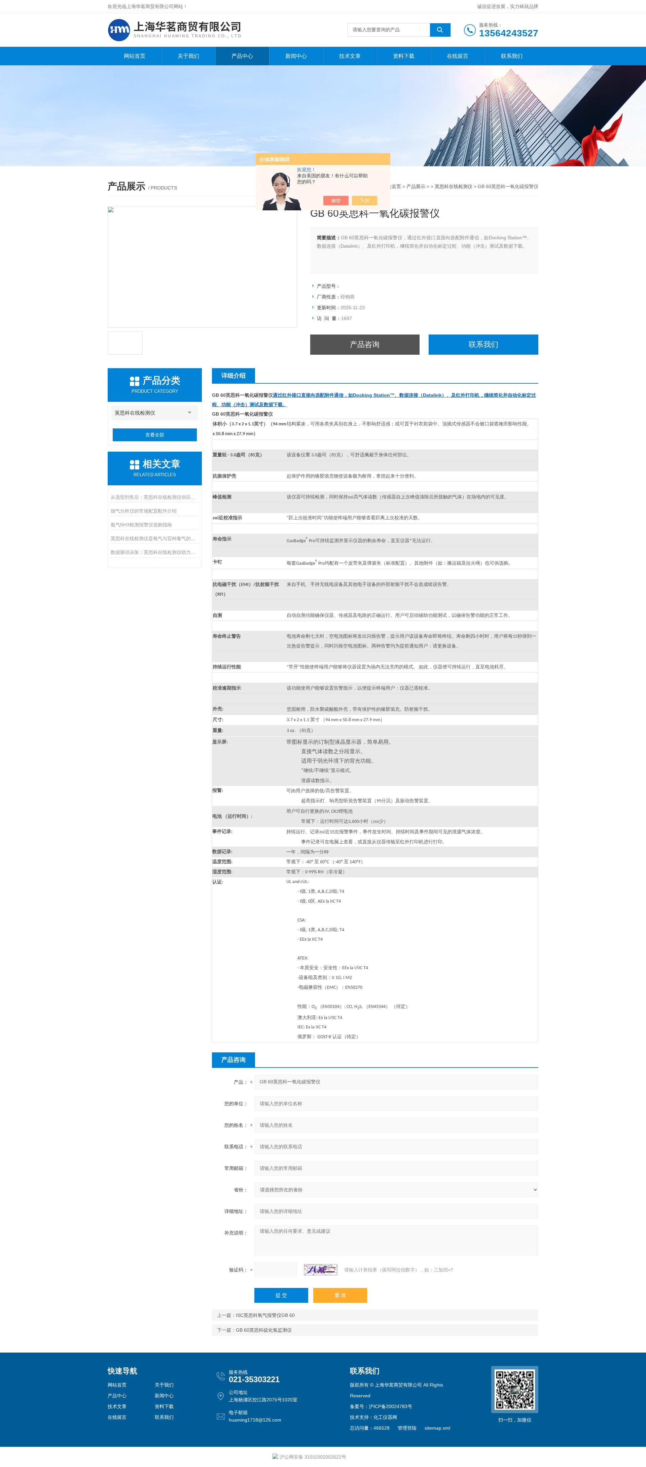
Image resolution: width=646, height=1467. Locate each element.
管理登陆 (407, 1428)
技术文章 (350, 56)
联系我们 (512, 56)
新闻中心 (296, 56)
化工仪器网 (385, 1417)
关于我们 (188, 56)
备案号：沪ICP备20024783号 (381, 1406)
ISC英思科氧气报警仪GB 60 (265, 1315)
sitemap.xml (437, 1428)
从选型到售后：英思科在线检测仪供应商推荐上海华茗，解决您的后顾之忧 (155, 497)
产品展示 (415, 186)
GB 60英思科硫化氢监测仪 (264, 1330)
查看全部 (154, 435)
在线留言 (457, 56)
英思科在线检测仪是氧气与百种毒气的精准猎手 (155, 538)
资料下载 (404, 56)
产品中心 (242, 56)
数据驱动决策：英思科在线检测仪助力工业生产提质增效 (155, 552)
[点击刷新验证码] (320, 1270)
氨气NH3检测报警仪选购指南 (141, 524)
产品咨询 (365, 344)
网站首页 (134, 56)
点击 (190, 412)
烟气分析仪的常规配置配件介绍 (144, 511)
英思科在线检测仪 (453, 186)
